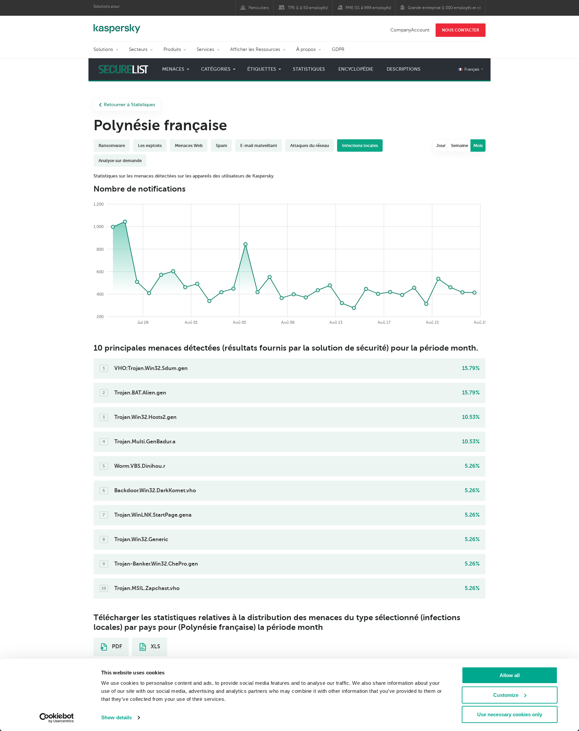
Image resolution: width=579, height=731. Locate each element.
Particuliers (259, 7)
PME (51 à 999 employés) (368, 7)
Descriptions (404, 69)
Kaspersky (116, 25)
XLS (154, 647)
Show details (116, 717)
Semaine (459, 145)
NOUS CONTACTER (460, 30)
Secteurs (138, 49)
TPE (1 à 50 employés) (308, 7)
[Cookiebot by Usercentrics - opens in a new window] (56, 718)
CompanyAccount (410, 29)
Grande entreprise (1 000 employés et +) (444, 7)
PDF (116, 647)
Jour (441, 145)
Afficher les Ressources (255, 49)
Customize (505, 695)
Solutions (103, 49)
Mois (478, 145)
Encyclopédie (355, 69)
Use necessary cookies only (509, 714)
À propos (306, 49)
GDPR (338, 49)
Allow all (510, 675)
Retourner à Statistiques (129, 104)
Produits (172, 49)
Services (205, 49)
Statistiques (309, 69)
